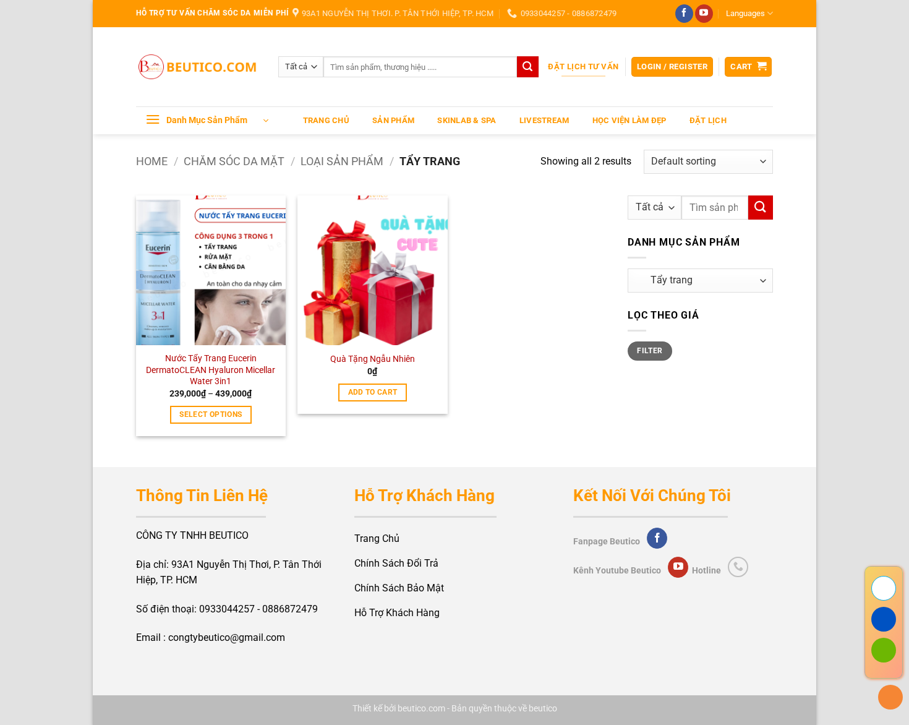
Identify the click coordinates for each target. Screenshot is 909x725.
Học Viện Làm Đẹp (629, 120)
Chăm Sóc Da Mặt (234, 161)
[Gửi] (527, 66)
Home (152, 161)
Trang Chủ (326, 120)
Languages (745, 13)
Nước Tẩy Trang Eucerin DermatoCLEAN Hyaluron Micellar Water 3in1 (210, 370)
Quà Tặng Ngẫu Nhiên (372, 359)
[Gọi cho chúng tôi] (738, 567)
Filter (649, 350)
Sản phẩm (393, 120)
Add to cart (373, 392)
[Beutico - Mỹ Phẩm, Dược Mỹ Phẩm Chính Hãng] (198, 67)
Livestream (544, 120)
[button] (672, 67)
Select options (210, 414)
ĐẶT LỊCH (708, 120)
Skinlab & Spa (466, 120)
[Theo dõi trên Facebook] (684, 13)
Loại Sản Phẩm (342, 161)
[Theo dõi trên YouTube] (704, 13)
